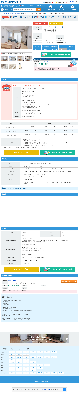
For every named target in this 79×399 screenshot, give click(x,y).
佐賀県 (53, 372)
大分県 (33, 372)
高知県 (26, 370)
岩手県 (26, 351)
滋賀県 (39, 365)
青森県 (19, 351)
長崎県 (46, 372)
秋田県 (33, 351)
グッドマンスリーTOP (5, 13)
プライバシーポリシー (45, 389)
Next (30, 37)
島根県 (39, 367)
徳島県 (33, 370)
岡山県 (26, 367)
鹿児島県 (40, 372)
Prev (3, 37)
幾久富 (18, 13)
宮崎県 (19, 372)
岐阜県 (26, 362)
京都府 (26, 365)
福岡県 (12, 372)
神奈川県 (19, 357)
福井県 (12, 359)
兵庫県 (19, 365)
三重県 (33, 362)
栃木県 (46, 357)
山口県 (19, 367)
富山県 (26, 359)
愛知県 (12, 362)
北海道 (12, 351)
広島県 (12, 367)
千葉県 (33, 357)
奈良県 (33, 365)
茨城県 (39, 357)
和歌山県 (47, 365)
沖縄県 (60, 372)
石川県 (19, 359)
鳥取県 (33, 367)
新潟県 (26, 354)
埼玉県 (26, 357)
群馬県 (53, 357)
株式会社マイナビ (45, 61)
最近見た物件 (49, 2)
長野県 (19, 354)
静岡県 (19, 362)
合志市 (15, 13)
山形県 (46, 351)
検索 (38, 9)
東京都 (12, 357)
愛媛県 (19, 370)
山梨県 (12, 354)
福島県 (53, 351)
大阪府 (12, 365)
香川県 (12, 370)
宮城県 (39, 351)
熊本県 (11, 13)
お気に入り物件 (62, 2)
